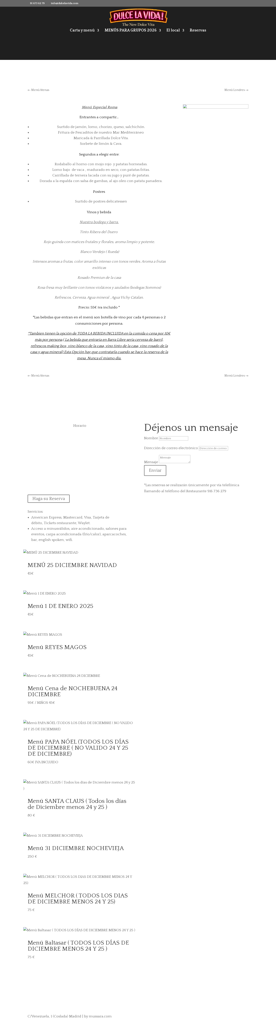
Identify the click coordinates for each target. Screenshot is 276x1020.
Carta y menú (82, 31)
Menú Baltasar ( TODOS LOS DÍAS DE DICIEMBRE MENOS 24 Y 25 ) (78, 945)
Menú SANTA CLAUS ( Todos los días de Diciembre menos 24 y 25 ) (77, 804)
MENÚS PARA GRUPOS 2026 (131, 31)
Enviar (155, 470)
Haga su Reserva (48, 498)
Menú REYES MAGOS (57, 647)
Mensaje (151, 462)
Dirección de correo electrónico (171, 448)
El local (173, 31)
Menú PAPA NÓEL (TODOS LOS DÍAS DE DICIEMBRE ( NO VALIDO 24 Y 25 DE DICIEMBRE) (78, 747)
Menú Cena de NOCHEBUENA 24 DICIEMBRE (73, 691)
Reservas (198, 31)
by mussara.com (98, 1016)
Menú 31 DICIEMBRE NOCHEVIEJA (76, 848)
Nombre (151, 438)
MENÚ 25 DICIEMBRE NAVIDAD (72, 565)
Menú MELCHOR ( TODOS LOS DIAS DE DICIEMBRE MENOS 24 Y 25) (78, 898)
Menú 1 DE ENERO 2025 (60, 606)
